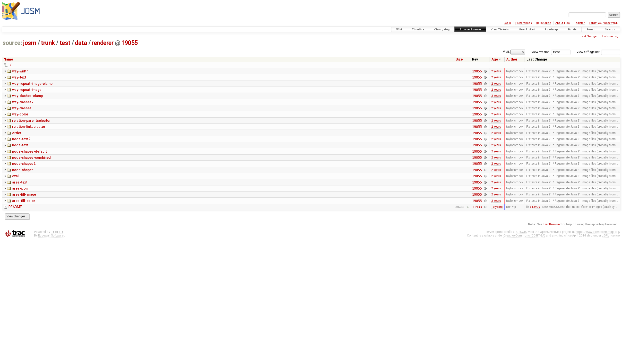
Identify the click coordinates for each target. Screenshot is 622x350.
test (65, 42)
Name (8, 59)
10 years (497, 207)
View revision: (540, 52)
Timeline (418, 29)
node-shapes (23, 170)
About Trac (562, 23)
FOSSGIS (521, 232)
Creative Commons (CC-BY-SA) (524, 235)
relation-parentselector (31, 120)
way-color (20, 114)
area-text (19, 182)
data (81, 42)
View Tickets (500, 29)
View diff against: (589, 52)
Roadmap (551, 29)
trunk (48, 42)
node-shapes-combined (31, 157)
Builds (572, 29)
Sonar (591, 29)
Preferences (523, 23)
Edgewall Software (50, 235)
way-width (20, 71)
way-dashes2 (23, 102)
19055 (129, 42)
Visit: (506, 51)
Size (459, 59)
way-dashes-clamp (27, 96)
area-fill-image (24, 194)
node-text (20, 145)
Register (579, 23)
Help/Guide (543, 23)
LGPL (605, 235)
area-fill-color (23, 201)
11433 (477, 207)
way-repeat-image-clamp (32, 84)
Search (610, 29)
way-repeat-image (26, 90)
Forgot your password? (603, 23)
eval (15, 176)
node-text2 (21, 139)
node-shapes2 (23, 164)
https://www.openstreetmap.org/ (598, 232)
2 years (496, 71)
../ (10, 65)
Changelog (441, 29)
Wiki (399, 29)
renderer (102, 42)
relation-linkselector (28, 127)
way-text (19, 77)
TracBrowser (552, 224)
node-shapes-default (29, 151)
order (16, 133)
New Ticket (527, 29)
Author (512, 59)
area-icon (20, 188)
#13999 (535, 207)
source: (12, 42)
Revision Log (610, 36)
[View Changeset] (485, 71)
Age (495, 59)
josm (29, 42)
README (15, 207)
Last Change (588, 36)
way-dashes (22, 108)
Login (507, 23)
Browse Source (470, 29)
